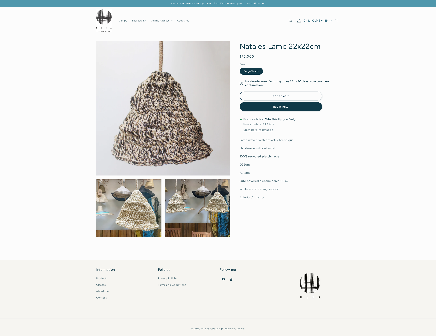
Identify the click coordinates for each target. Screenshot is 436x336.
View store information (258, 129)
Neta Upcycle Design (212, 328)
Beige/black (251, 71)
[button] (162, 21)
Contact (101, 297)
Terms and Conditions (172, 284)
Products (102, 278)
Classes (101, 284)
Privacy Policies (168, 278)
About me (102, 291)
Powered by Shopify (234, 328)
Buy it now (280, 106)
